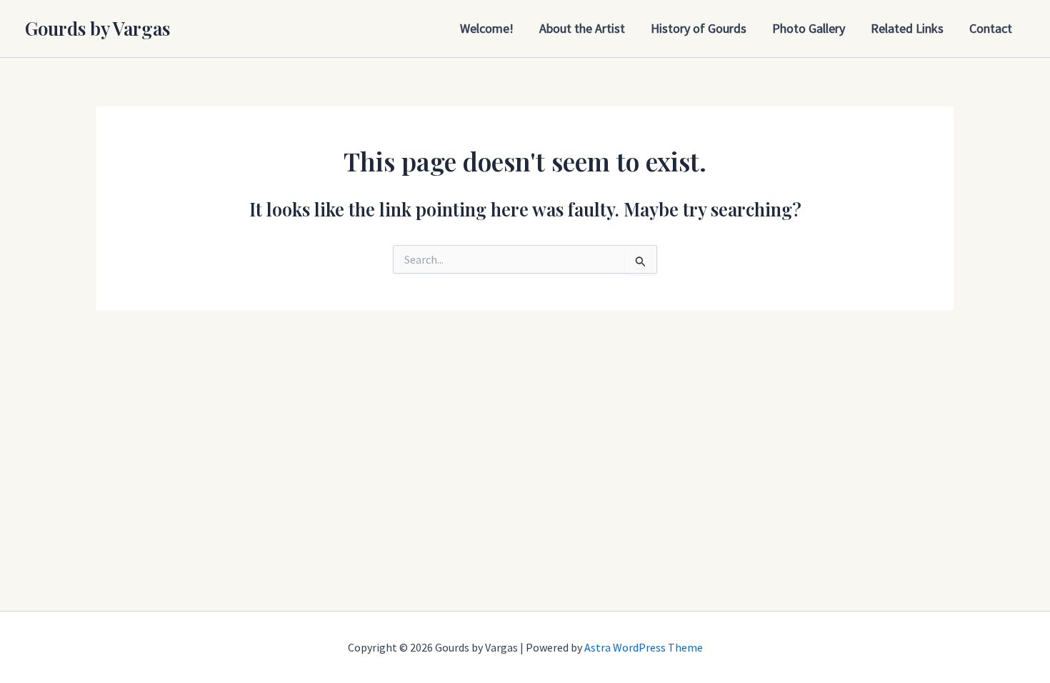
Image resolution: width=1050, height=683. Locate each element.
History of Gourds (698, 28)
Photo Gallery (808, 28)
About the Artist (582, 28)
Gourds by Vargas (97, 28)
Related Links (907, 28)
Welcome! (487, 28)
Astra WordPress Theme (643, 647)
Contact (990, 28)
